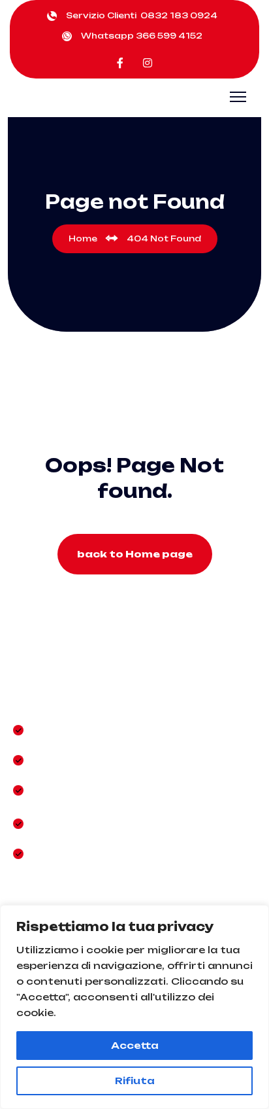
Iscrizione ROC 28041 (100, 853)
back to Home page (135, 553)
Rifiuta (135, 1080)
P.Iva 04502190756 (93, 823)
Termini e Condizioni (95, 790)
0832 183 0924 (178, 15)
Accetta (135, 1045)
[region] (134, 1007)
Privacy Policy (74, 760)
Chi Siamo (62, 730)
